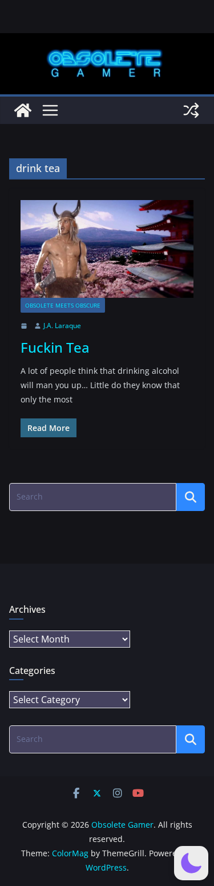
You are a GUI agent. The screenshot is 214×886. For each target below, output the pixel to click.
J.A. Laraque (62, 325)
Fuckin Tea (55, 347)
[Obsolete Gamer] (23, 110)
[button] (191, 863)
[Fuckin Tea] (107, 248)
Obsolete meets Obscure (62, 305)
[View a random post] (191, 110)
